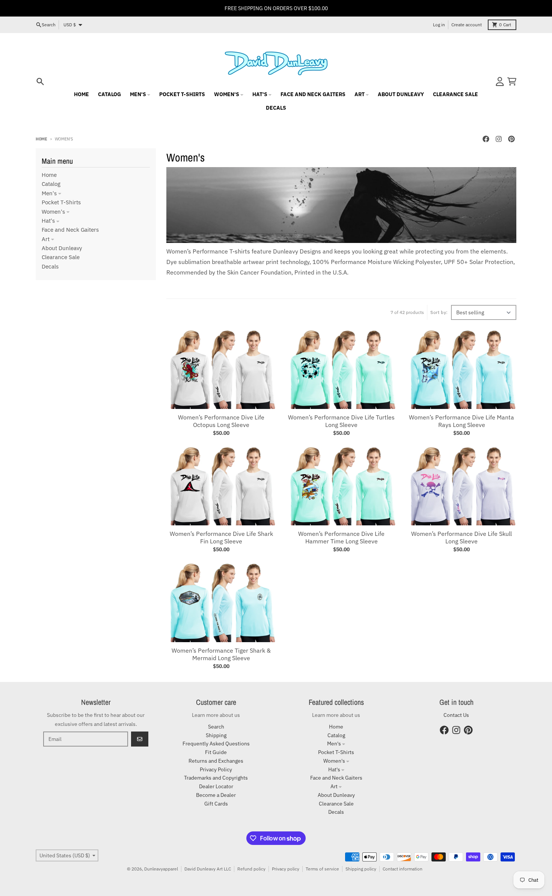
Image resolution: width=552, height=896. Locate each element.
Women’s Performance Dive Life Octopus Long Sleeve (221, 420)
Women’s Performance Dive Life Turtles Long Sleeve (341, 420)
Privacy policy (285, 869)
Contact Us (456, 715)
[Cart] (511, 81)
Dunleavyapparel (161, 869)
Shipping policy (360, 869)
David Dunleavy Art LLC (207, 869)
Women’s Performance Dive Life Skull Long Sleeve (461, 537)
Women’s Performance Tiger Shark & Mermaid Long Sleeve (221, 654)
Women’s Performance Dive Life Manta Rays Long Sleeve (461, 420)
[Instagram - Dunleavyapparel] (499, 139)
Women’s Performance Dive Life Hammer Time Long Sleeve (341, 537)
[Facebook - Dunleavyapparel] (486, 139)
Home (41, 139)
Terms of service (322, 869)
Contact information (402, 869)
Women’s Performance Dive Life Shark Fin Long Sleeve (221, 537)
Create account (466, 24)
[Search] (40, 81)
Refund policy (251, 869)
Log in (439, 24)
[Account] (499, 81)
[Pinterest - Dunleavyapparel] (511, 139)
